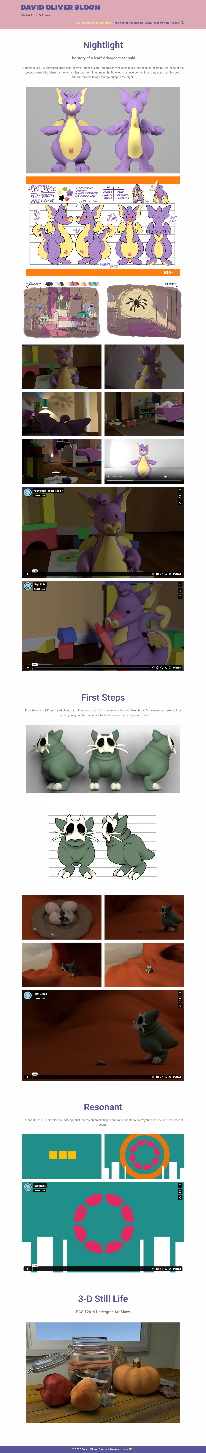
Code (148, 23)
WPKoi (130, 1449)
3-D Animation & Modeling (93, 23)
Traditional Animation (128, 23)
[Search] (182, 22)
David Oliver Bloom (60, 7)
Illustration (161, 23)
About (175, 23)
